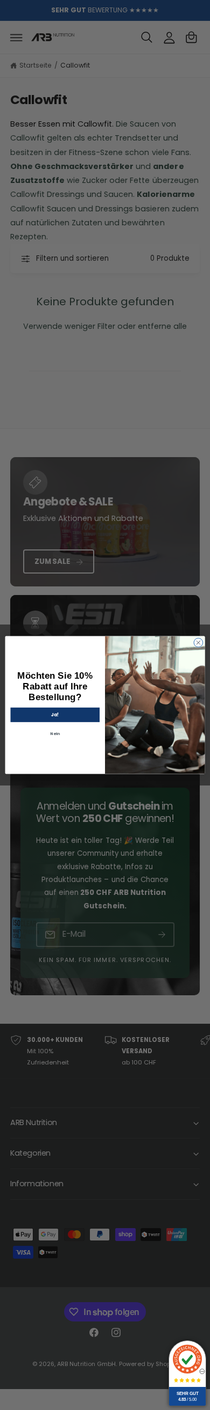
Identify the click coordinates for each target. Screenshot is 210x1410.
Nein (55, 733)
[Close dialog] (198, 642)
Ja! (55, 714)
